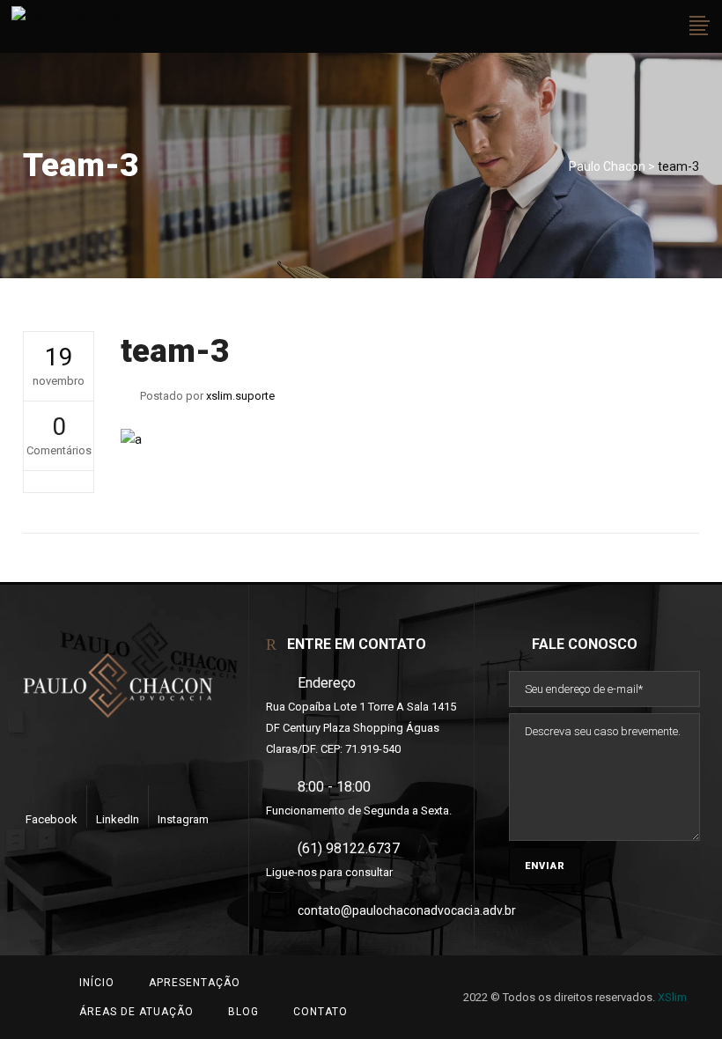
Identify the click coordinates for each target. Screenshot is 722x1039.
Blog (243, 1012)
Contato (320, 1012)
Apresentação (194, 982)
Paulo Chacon (607, 166)
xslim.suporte (240, 395)
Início (96, 982)
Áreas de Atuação (136, 1012)
